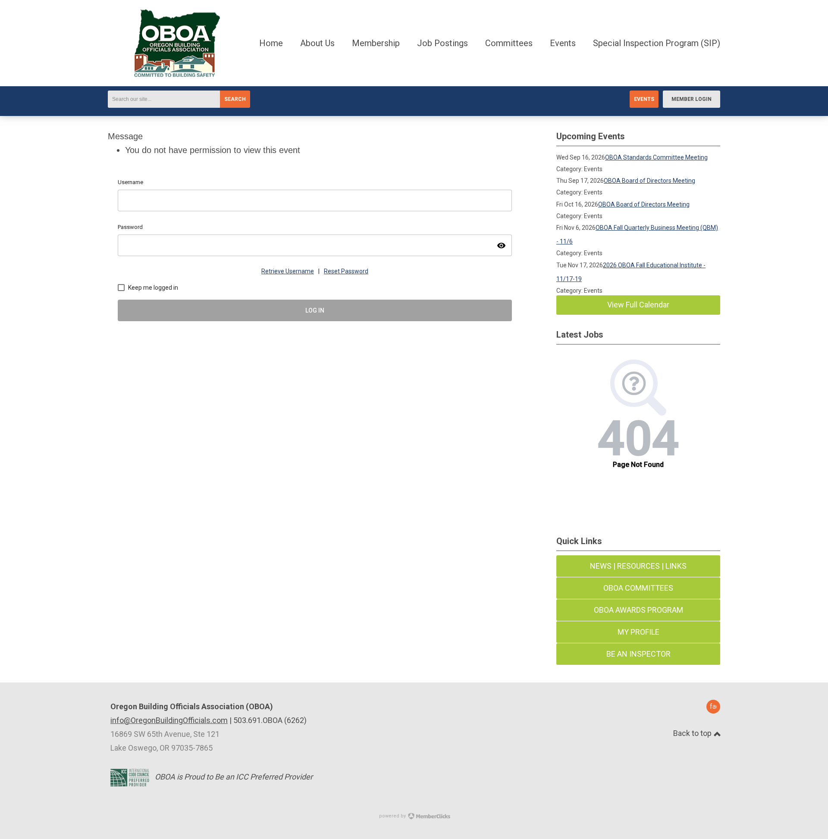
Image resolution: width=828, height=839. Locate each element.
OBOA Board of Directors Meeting (649, 180)
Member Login (691, 99)
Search (235, 99)
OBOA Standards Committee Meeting (656, 157)
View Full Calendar (638, 304)
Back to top (693, 733)
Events (644, 99)
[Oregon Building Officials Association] (164, 74)
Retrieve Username (287, 271)
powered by (393, 816)
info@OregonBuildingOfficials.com (169, 720)
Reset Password (346, 271)
